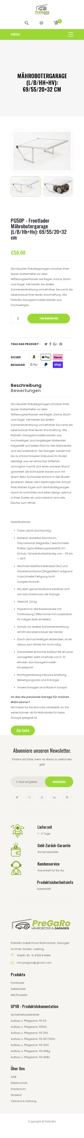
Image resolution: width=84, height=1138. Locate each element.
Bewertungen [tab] (26, 390)
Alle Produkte (19, 995)
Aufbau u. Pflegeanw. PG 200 (29, 1033)
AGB (13, 1077)
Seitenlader (18, 989)
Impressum (18, 1089)
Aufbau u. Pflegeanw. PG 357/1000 (33, 1039)
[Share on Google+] (55, 344)
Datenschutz (19, 1083)
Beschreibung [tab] (26, 385)
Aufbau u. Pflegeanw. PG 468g (30, 1051)
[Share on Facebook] (50, 344)
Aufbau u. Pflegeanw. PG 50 (29, 1021)
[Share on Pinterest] (60, 344)
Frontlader (17, 983)
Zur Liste (22, 730)
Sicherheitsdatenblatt (25, 1014)
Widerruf (16, 1095)
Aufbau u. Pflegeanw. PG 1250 (30, 1045)
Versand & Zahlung (23, 1101)
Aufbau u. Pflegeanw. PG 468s (30, 1057)
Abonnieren (59, 782)
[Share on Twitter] (46, 344)
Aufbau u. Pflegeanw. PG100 (29, 1027)
